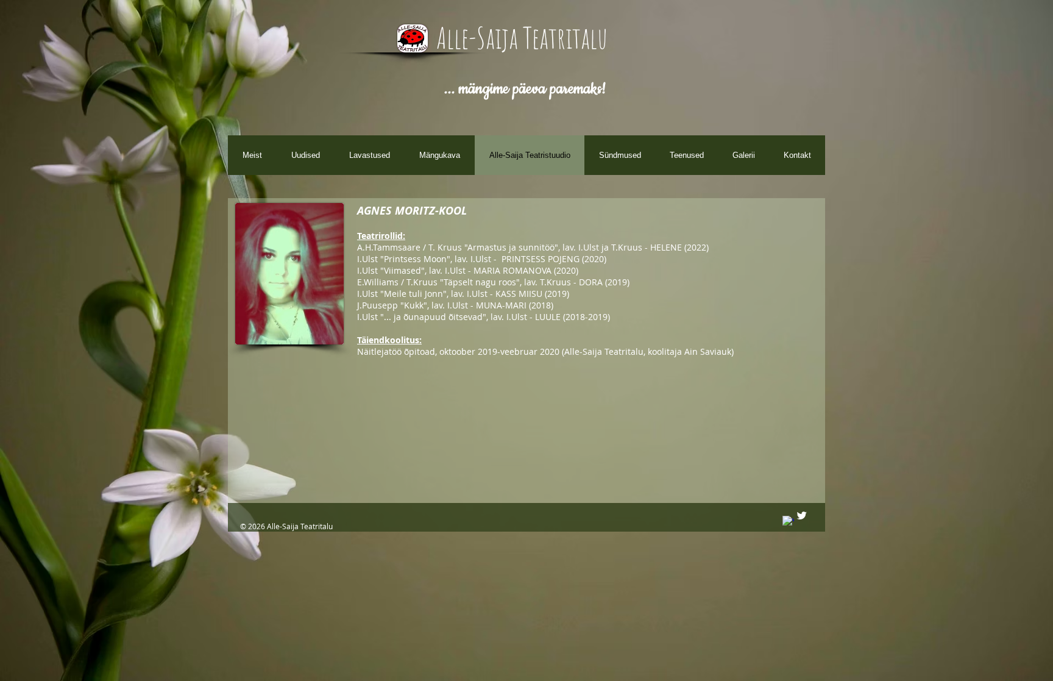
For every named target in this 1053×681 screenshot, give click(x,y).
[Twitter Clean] (801, 515)
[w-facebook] (788, 521)
